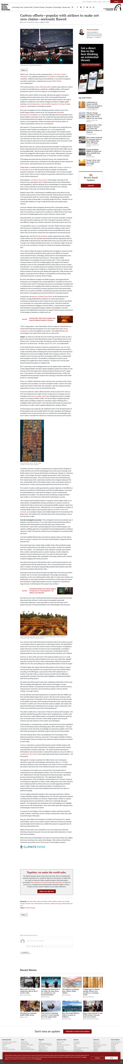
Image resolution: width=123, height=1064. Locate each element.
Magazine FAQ (42, 1049)
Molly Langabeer (92, 144)
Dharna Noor (91, 156)
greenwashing (65, 903)
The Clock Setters (6, 1043)
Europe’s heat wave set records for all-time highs (93, 162)
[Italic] (30, 946)
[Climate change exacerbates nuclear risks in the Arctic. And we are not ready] (82, 115)
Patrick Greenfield (27, 22)
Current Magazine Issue (45, 1043)
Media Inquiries (97, 1046)
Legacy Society (61, 1049)
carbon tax (61, 901)
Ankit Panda (46, 996)
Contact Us (96, 1039)
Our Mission (77, 1042)
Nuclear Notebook (25, 1048)
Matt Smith (25, 1017)
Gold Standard (42, 236)
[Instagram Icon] (84, 7)
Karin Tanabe (95, 1019)
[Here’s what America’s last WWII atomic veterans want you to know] (93, 1006)
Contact (100, 1)
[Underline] (32, 946)
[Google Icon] (93, 7)
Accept (111, 1058)
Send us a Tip (96, 1042)
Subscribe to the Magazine (45, 1045)
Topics (22, 1039)
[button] (46, 891)
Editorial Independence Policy (81, 1048)
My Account (42, 1046)
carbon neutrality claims (38, 396)
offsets (43, 842)
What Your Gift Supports (63, 1045)
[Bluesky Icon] (81, 7)
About (84, 1)
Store (104, 1)
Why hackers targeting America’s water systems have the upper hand (50, 1015)
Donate (116, 1)
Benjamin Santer (92, 134)
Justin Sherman (47, 1019)
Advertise (95, 1049)
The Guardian (50, 76)
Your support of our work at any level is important (46, 882)
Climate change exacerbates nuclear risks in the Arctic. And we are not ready (94, 115)
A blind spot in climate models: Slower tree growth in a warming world (94, 105)
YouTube (113, 1049)
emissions (47, 903)
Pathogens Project (78, 1050)
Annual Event (60, 1046)
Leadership (76, 1043)
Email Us (95, 1050)
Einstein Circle (60, 1048)
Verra (49, 129)
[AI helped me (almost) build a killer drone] (30, 1006)
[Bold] (28, 946)
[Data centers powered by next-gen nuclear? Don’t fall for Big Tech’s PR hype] (82, 140)
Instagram (113, 1050)
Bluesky (113, 1046)
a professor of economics (38, 180)
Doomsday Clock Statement (9, 1042)
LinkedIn (113, 1048)
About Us (76, 1039)
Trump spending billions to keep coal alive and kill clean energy (93, 152)
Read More (98, 37)
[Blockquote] (42, 946)
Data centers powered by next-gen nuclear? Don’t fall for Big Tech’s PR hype (94, 140)
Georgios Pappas (26, 995)
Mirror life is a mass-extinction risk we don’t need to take (29, 991)
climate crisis (29, 903)
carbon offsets (52, 901)
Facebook (113, 1045)
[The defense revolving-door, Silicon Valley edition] (72, 982)
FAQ (3, 1046)
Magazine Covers (43, 1050)
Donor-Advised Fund (62, 1050)
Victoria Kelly (88, 1019)
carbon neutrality (42, 901)
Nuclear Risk (28, 7)
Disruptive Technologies (54, 7)
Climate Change (39, 7)
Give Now (59, 1043)
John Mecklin (67, 995)
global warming (55, 903)
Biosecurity (66, 7)
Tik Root (90, 165)
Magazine (89, 1)
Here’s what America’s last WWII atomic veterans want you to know (92, 1015)
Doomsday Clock (17, 7)
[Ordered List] (37, 946)
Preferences (97, 1058)
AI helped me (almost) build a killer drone (28, 1014)
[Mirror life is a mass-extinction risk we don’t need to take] (30, 982)
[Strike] (35, 946)
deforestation (24, 164)
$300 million (65, 392)
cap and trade (31, 901)
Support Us (96, 1048)
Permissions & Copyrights (100, 1045)
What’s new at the (27, 1049)
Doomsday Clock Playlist (8, 1049)
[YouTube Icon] (87, 7)
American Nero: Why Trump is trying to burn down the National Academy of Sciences (94, 128)
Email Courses (114, 1043)
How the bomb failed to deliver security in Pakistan (70, 1015)
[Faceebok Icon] (77, 7)
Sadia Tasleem (67, 1019)
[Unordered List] (39, 946)
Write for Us (96, 1043)
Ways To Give (60, 1042)
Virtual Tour (5, 1048)
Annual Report (77, 1049)
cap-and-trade (65, 347)
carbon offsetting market (42, 87)
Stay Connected (115, 1039)
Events (94, 1)
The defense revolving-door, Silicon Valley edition (70, 991)
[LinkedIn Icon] (90, 7)
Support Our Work (61, 1039)
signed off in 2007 (50, 343)
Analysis (37, 22)
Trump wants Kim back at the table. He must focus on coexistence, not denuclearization (50, 992)
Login (108, 1)
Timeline (4, 1045)
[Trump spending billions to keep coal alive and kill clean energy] (82, 152)
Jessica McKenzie (92, 109)
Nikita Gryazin (91, 120)
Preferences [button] (38, 1058)
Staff (75, 1045)
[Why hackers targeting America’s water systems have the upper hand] (51, 1006)
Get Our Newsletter (116, 1042)
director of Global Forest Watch (42, 296)
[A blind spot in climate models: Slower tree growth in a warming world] (82, 104)
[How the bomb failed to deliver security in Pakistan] (72, 1006)
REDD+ (41, 182)
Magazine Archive (43, 1048)
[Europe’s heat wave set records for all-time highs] (82, 162)
